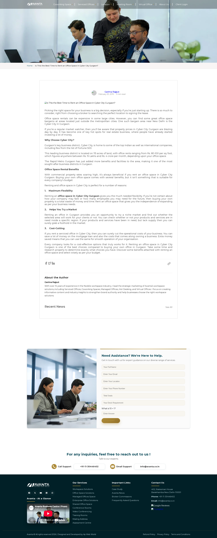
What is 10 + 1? (109, 408)
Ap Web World (89, 534)
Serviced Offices (86, 4)
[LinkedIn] (46, 493)
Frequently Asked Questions (125, 500)
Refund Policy (149, 534)
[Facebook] (29, 493)
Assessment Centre (82, 523)
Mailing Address (80, 519)
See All (169, 307)
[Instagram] (52, 493)
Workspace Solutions (83, 489)
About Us (164, 4)
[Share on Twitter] (49, 263)
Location (105, 4)
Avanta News (118, 493)
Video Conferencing (82, 511)
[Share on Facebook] (46, 263)
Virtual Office (145, 4)
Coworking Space (62, 4)
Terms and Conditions (180, 534)
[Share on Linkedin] (53, 263)
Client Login (182, 4)
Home (30, 66)
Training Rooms (80, 515)
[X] (35, 493)
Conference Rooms (82, 508)
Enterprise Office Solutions (85, 500)
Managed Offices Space (84, 496)
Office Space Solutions (83, 493)
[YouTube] (40, 493)
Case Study (117, 489)
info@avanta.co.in (149, 466)
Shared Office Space (82, 504)
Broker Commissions (122, 496)
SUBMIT (111, 420)
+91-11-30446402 (89, 466)
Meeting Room (124, 4)
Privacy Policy (163, 534)
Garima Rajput (112, 92)
